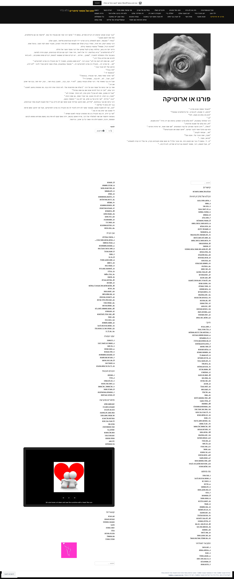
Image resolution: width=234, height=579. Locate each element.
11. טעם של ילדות (204, 229)
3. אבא (208, 553)
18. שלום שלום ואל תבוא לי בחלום (102, 285)
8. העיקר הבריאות (108, 395)
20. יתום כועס (109, 291)
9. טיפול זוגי (110, 363)
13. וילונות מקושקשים (106, 196)
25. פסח (208, 395)
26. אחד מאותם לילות (202, 398)
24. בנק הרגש (109, 228)
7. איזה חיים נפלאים (203, 343)
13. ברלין (111, 271)
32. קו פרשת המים (204, 415)
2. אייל (112, 378)
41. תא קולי (206, 441)
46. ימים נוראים (204, 455)
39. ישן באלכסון (204, 435)
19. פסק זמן (206, 378)
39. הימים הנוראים (204, 309)
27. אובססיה (110, 311)
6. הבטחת (207, 215)
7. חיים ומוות (206, 564)
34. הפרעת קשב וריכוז (202, 420)
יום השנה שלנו (184, 13)
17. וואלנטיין (206, 372)
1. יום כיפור (206, 547)
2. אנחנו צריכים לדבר (202, 478)
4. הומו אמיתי (109, 349)
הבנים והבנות (109, 519)
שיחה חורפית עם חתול (138, 19)
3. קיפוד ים (206, 481)
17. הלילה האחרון (204, 521)
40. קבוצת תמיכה (204, 438)
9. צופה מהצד (205, 498)
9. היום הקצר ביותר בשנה (201, 223)
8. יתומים (111, 182)
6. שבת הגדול (109, 251)
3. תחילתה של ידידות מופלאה (200, 332)
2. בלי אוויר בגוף (204, 329)
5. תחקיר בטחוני (204, 212)
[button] (63, 498)
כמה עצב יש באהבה (116, 16)
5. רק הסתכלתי (205, 338)
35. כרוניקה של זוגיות (202, 297)
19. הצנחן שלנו (109, 214)
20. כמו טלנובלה (204, 255)
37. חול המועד (205, 303)
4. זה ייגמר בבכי (204, 209)
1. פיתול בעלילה (108, 237)
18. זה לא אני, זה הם (203, 524)
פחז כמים (98, 19)
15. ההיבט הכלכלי (204, 515)
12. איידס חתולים (204, 358)
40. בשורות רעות (204, 312)
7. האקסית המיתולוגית (106, 392)
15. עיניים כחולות (204, 366)
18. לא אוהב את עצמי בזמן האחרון (198, 249)
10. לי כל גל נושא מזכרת (105, 366)
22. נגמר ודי (110, 222)
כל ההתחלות (99, 16)
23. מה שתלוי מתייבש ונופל (200, 538)
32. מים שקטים (205, 289)
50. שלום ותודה (205, 466)
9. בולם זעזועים (204, 349)
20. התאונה (206, 529)
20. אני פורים (205, 381)
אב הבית (111, 516)
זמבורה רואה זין (154, 13)
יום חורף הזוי (200, 13)
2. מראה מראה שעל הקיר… (105, 240)
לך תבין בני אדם (174, 16)
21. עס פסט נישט (108, 294)
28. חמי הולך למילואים (106, 314)
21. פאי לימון (206, 532)
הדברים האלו (160, 10)
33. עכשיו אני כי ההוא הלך (105, 328)
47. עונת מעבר (205, 458)
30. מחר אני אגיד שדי (202, 409)
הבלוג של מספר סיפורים (202, 191)
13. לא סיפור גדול (204, 361)
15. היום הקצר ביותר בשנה (201, 240)
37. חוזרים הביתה (204, 429)
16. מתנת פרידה (205, 369)
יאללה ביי (169, 13)
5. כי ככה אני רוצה (204, 558)
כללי (113, 530)
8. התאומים (206, 495)
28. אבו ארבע (205, 277)
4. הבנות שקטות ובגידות (201, 335)
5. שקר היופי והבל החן (106, 248)
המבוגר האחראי (109, 522)
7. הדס (208, 492)
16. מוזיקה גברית (108, 280)
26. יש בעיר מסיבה (203, 272)
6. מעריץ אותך (109, 389)
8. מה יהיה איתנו (108, 360)
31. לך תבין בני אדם (203, 412)
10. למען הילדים (204, 501)
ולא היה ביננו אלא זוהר (117, 13)
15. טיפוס (111, 277)
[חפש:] (201, 183)
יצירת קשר (107, 10)
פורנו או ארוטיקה (217, 16)
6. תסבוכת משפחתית (107, 354)
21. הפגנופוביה (109, 219)
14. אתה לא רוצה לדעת (202, 237)
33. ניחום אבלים (204, 292)
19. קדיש (111, 288)
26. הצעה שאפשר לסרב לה (105, 308)
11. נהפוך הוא (110, 265)
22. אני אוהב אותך (204, 535)
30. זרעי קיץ (110, 320)
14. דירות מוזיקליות (107, 199)
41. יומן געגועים (204, 314)
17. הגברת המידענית (107, 208)
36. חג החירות (205, 300)
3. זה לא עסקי (109, 381)
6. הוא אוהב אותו (204, 489)
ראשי (97, 10)
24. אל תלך (206, 392)
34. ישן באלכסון (204, 295)
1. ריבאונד (111, 340)
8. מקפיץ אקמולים (204, 220)
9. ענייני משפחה (108, 185)
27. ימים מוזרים (205, 274)
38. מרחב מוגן (205, 432)
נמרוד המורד (110, 539)
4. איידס (207, 484)
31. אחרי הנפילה (205, 286)
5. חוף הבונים (109, 351)
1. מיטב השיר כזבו (204, 200)
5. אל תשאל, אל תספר (106, 386)
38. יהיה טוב (206, 306)
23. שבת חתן (206, 389)
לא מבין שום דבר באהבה (153, 16)
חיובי (113, 525)
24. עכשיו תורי (109, 303)
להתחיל (97, 3)
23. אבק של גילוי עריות (106, 300)
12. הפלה (111, 194)
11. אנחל (207, 504)
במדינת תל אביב (143, 10)
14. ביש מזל (206, 363)
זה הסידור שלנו (138, 13)
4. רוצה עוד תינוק (108, 383)
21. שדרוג (207, 383)
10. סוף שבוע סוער (108, 188)
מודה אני (188, 16)
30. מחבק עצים (205, 283)
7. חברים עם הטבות (107, 357)
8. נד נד (111, 257)
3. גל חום (111, 346)
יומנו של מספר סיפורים (82, 11)
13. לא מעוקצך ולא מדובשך (200, 234)
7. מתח (112, 254)
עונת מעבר (201, 16)
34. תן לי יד (110, 331)
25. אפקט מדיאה (108, 305)
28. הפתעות (206, 403)
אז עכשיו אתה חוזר (124, 10)
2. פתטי (208, 203)
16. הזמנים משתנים (107, 205)
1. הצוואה (111, 375)
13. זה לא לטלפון (204, 509)
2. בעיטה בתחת (205, 550)
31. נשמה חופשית (108, 322)
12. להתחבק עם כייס (107, 268)
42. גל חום (207, 443)
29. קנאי (111, 317)
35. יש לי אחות (205, 423)
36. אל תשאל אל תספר (202, 426)
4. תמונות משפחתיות (107, 245)
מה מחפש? (111, 536)
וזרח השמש (99, 13)
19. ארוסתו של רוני (204, 527)
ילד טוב (213, 13)
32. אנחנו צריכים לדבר (106, 325)
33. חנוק (207, 418)
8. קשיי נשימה (205, 346)
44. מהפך (207, 449)
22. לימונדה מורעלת (107, 297)
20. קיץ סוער (110, 216)
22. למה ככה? (205, 386)
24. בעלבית (206, 266)
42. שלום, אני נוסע (203, 317)
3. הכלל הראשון (109, 243)
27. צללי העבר (205, 401)
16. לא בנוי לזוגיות (203, 518)
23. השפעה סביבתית (203, 263)
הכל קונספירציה (207, 10)
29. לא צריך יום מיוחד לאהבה (199, 280)
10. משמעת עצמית (204, 352)
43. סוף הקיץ (206, 446)
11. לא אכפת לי (205, 355)
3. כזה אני (207, 206)
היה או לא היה (190, 10)
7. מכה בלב (206, 217)
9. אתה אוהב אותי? (107, 260)
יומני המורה (110, 527)
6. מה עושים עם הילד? (202, 341)
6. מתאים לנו (206, 561)
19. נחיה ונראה (205, 252)
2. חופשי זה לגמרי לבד (106, 343)
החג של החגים (174, 10)
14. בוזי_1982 (109, 274)
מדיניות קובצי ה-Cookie (176, 575)
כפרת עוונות (134, 16)
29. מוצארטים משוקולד (202, 406)
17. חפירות (111, 282)
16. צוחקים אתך (205, 243)
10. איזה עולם (205, 226)
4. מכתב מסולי (205, 556)
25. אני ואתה (206, 269)
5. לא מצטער (206, 487)
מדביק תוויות (110, 533)
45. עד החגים (205, 452)
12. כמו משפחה (205, 507)
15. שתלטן (111, 202)
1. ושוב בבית (206, 326)
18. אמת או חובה (204, 375)
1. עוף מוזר (206, 475)
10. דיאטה (111, 263)
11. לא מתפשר (110, 191)
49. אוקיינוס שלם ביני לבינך (200, 463)
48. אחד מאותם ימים (203, 460)
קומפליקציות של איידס (116, 19)
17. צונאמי (207, 246)
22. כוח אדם (206, 260)
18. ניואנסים (110, 211)
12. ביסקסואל (205, 232)
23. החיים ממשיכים (107, 225)
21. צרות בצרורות (204, 257)
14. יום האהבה (205, 512)
